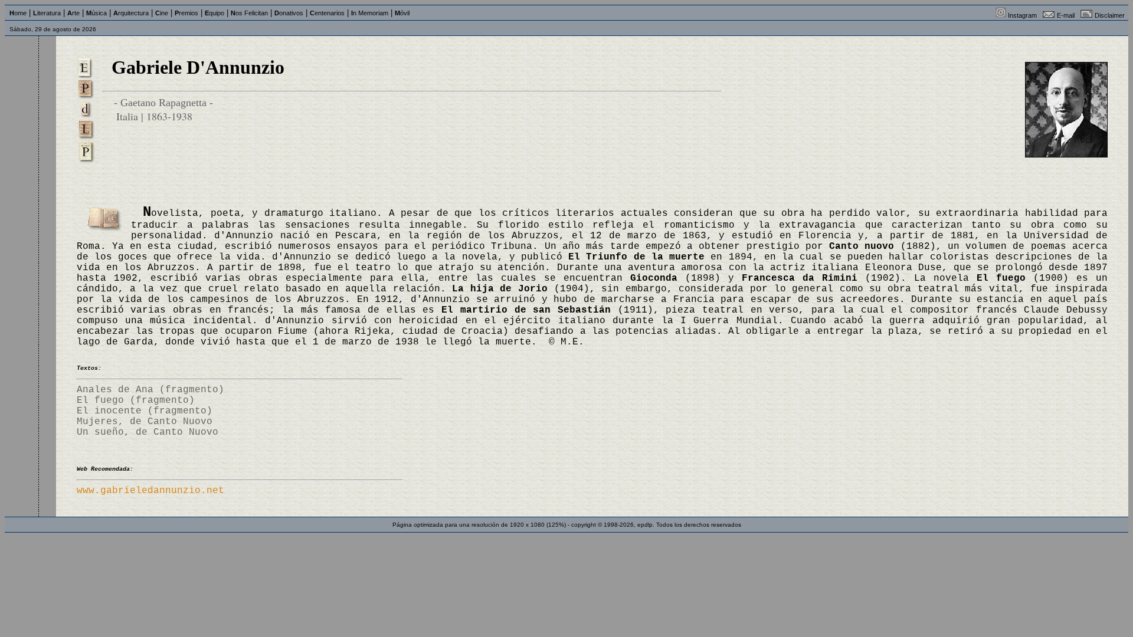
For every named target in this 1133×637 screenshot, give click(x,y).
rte (73, 13)
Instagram (1022, 15)
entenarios (327, 13)
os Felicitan (249, 13)
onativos (288, 13)
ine (161, 13)
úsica (96, 13)
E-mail (1066, 15)
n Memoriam (369, 13)
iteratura (47, 13)
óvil (402, 13)
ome (18, 13)
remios (186, 13)
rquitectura (131, 13)
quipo (214, 13)
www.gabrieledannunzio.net (150, 490)
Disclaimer (1110, 15)
